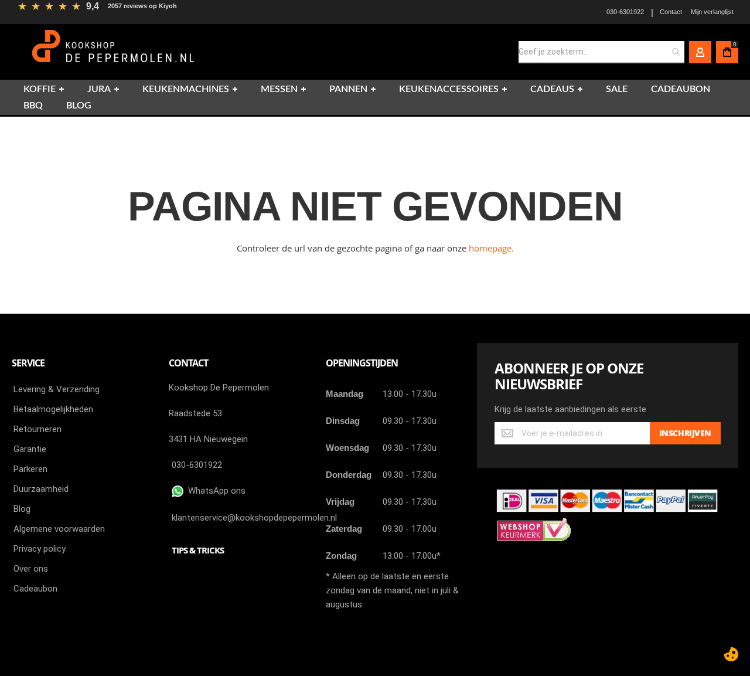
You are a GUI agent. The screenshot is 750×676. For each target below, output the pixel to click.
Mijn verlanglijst (712, 11)
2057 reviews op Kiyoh (142, 5)
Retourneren (37, 429)
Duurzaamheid (41, 489)
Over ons (30, 568)
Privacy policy (39, 548)
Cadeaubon (35, 588)
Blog (21, 509)
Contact (671, 11)
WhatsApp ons (214, 490)
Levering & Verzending (56, 389)
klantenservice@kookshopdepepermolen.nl (254, 517)
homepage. (491, 248)
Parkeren (30, 469)
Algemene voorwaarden (59, 529)
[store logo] (114, 52)
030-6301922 (625, 11)
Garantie (29, 449)
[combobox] (601, 52)
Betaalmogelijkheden (53, 409)
